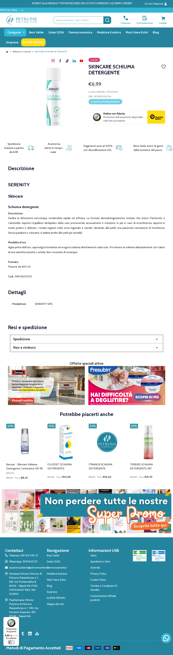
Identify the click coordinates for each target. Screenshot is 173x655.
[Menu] (17, 619)
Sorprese (12, 42)
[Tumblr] (67, 61)
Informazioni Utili (104, 550)
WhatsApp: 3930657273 (23, 561)
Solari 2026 (56, 32)
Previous (5, 453)
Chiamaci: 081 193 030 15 (23, 555)
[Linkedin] (74, 61)
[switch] (11, 642)
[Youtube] (81, 61)
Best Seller (36, 32)
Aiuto (93, 555)
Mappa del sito (55, 604)
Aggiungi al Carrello (31, 483)
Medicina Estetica (109, 32)
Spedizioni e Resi (100, 561)
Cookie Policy (98, 579)
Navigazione (58, 550)
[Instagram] (53, 61)
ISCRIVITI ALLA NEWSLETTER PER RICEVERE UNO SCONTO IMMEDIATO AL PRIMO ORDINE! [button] (82, 3)
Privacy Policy (98, 573)
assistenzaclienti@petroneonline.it (29, 567)
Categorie (14, 32)
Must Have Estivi (137, 32)
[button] (86, 339)
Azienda (95, 567)
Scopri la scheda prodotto (105, 101)
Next (167, 453)
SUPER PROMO (33, 42)
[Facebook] (60, 61)
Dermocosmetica (80, 32)
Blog (156, 32)
